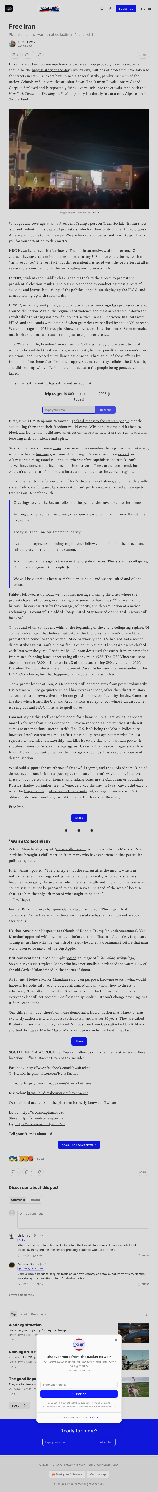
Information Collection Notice (78, 1406)
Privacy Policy (108, 1406)
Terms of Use (97, 1402)
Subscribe (79, 1394)
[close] (116, 1340)
